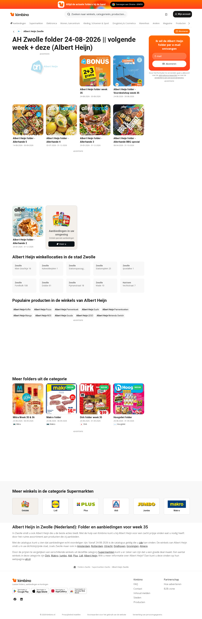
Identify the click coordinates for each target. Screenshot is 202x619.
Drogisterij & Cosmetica (124, 23)
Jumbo (63, 555)
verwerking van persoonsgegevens (169, 77)
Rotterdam (97, 546)
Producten (181, 23)
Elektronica (51, 23)
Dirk (47, 555)
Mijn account (183, 14)
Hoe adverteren (172, 584)
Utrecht (108, 546)
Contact (138, 588)
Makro (54, 555)
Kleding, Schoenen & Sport (96, 23)
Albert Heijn (90, 555)
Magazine (167, 23)
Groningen (133, 546)
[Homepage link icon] (74, 567)
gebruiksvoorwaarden (168, 75)
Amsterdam (83, 546)
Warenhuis (144, 23)
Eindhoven (119, 546)
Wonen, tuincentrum (70, 23)
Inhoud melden (142, 593)
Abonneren (183, 31)
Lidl (81, 555)
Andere (156, 23)
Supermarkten (36, 23)
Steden (137, 597)
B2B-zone (169, 588)
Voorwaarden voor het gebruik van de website (106, 614)
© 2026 (47, 614)
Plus (75, 555)
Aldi (70, 555)
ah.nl (27, 559)
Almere (144, 546)
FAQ (136, 584)
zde (141, 542)
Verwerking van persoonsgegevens (147, 614)
